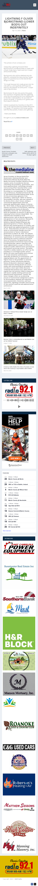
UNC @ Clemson (13, 516)
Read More (7, 122)
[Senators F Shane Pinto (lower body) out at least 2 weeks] (19, 300)
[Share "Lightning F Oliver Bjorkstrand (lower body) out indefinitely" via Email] (17, 139)
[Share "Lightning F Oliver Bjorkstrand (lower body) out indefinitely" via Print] (21, 139)
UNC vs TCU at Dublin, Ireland (18, 484)
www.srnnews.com (22, 118)
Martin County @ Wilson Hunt (18, 490)
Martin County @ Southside (17, 500)
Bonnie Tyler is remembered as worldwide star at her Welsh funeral (19, 340)
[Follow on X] (35, 884)
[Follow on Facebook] (32, 884)
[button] (19, 406)
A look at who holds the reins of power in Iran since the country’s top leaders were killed (19, 367)
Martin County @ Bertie (16, 479)
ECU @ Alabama (13, 495)
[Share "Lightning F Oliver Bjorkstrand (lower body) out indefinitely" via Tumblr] (17, 135)
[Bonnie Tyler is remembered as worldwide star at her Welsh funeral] (19, 327)
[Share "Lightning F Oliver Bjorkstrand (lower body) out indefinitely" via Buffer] (28, 135)
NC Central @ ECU (14, 527)
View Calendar (7, 531)
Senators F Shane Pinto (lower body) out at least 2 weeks (18, 312)
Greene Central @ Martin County (18, 511)
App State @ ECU (14, 506)
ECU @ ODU (12, 521)
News (24, 31)
